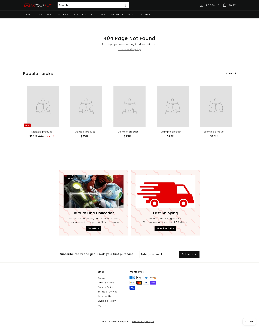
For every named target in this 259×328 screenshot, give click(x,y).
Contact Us (104, 296)
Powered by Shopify (143, 321)
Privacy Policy (106, 282)
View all (231, 73)
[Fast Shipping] (165, 191)
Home (27, 14)
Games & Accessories (52, 14)
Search (102, 278)
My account (105, 305)
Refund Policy (106, 287)
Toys (101, 14)
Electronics (83, 14)
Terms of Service (107, 291)
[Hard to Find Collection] (94, 191)
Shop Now (93, 228)
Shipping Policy (165, 228)
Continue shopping (129, 49)
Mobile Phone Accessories (130, 14)
